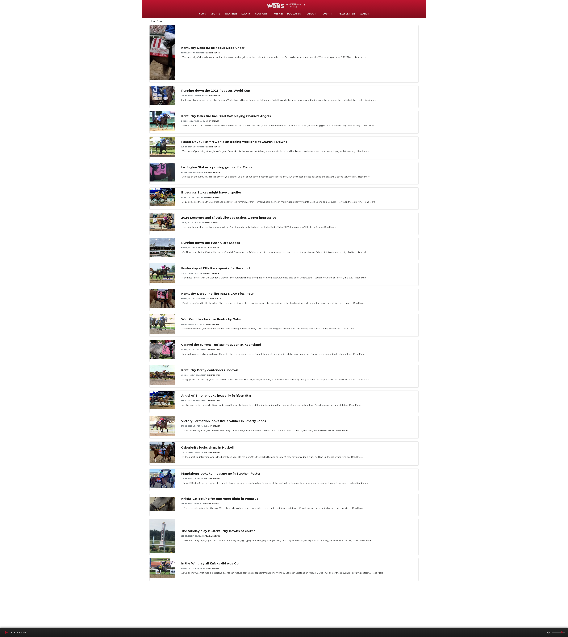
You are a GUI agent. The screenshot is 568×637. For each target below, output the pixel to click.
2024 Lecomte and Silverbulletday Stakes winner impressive (228, 217)
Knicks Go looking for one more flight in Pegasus (219, 498)
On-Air (278, 13)
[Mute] (548, 632)
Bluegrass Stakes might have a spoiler (211, 192)
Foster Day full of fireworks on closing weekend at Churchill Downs (234, 141)
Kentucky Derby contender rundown (209, 370)
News (202, 13)
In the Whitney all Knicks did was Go (210, 563)
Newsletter (347, 13)
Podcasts (294, 13)
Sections (261, 13)
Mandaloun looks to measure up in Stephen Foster (220, 473)
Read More (360, 57)
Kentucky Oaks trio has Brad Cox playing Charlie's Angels (226, 116)
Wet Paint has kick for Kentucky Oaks (211, 319)
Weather (231, 13)
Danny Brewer (213, 53)
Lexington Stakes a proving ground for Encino (217, 167)
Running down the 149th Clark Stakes (210, 242)
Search (364, 13)
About (311, 13)
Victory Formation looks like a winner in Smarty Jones (223, 421)
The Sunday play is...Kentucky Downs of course (218, 531)
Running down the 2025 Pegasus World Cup (215, 90)
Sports (215, 13)
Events (246, 13)
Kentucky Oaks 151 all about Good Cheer (213, 47)
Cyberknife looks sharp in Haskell (207, 447)
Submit (327, 13)
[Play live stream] (6, 632)
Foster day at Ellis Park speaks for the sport (215, 268)
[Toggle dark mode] (304, 5)
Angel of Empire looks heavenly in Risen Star (216, 395)
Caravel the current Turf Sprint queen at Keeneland (221, 344)
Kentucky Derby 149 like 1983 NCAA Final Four (217, 293)
